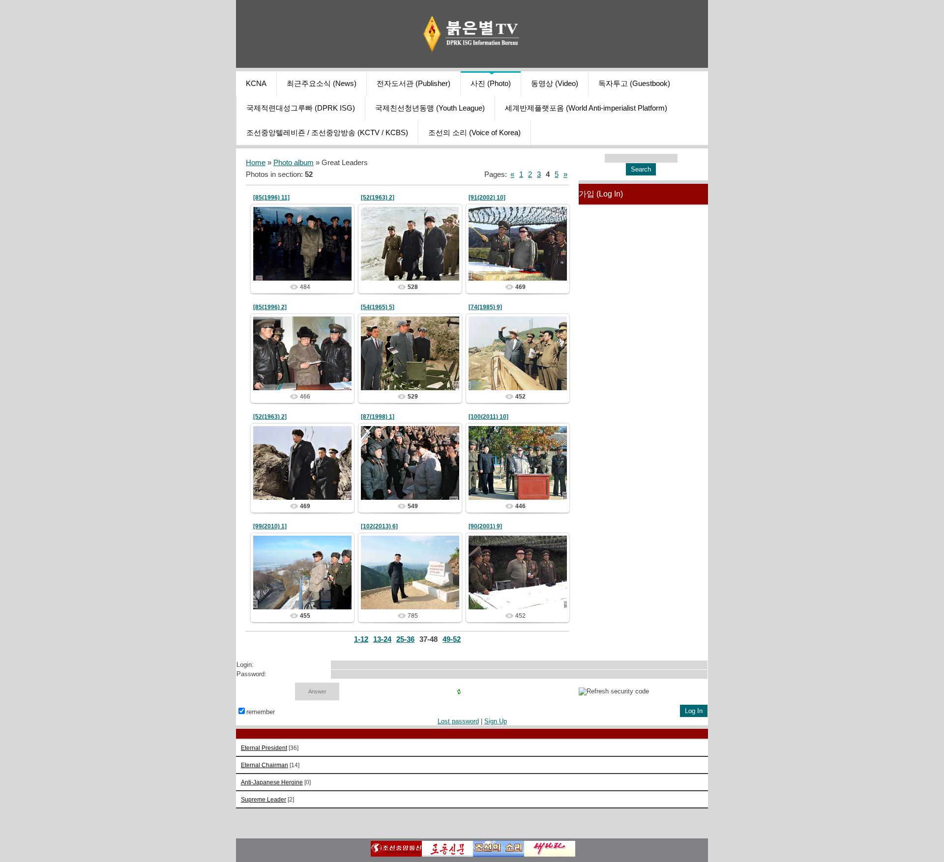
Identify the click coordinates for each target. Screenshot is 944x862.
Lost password (458, 721)
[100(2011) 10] (488, 416)
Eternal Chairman (264, 765)
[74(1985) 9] (485, 307)
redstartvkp (307, 265)
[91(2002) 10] (487, 197)
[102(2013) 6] (379, 526)
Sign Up (495, 721)
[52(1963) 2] (377, 197)
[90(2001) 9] (485, 526)
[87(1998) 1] (377, 416)
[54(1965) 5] (377, 307)
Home (256, 163)
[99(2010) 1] (270, 526)
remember (260, 712)
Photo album (293, 163)
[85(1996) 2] (270, 307)
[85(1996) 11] (271, 197)
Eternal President (264, 748)
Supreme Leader (263, 799)
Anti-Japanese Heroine (272, 782)
